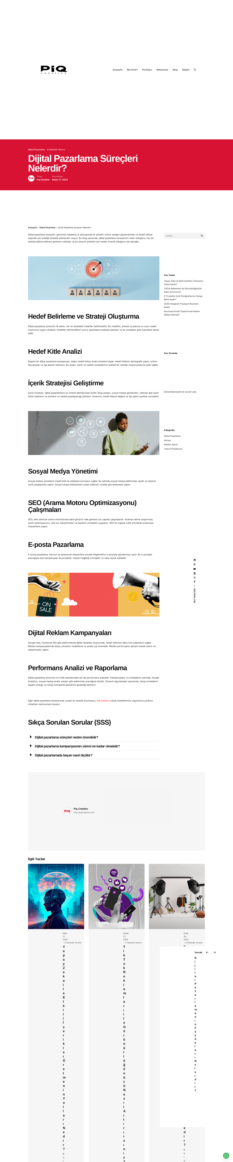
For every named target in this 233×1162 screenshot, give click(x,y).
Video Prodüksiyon (173, 449)
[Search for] (184, 236)
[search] (202, 236)
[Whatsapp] (226, 1156)
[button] (93, 736)
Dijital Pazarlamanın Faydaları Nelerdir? (196, 1024)
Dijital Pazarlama (36, 149)
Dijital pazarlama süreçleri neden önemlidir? (66, 737)
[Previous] (207, 952)
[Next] (214, 952)
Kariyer (167, 440)
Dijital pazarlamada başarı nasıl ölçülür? (63, 755)
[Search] (195, 69)
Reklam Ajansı (171, 444)
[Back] (38, 178)
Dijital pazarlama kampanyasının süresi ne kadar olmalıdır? (77, 746)
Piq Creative (103, 700)
